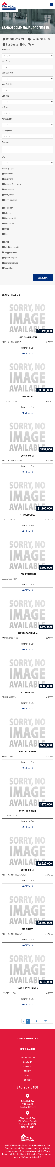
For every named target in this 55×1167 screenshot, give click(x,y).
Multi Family (9, 223)
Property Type (8, 168)
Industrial (7, 213)
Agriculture (8, 173)
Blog (27, 1075)
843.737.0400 (27, 1087)
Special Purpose (10, 257)
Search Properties (27, 1038)
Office (6, 229)
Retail (6, 242)
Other (6, 234)
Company (27, 1062)
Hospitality (8, 208)
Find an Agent (27, 1049)
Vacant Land (9, 268)
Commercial (9, 189)
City (3, 157)
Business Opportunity (12, 184)
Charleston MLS (15, 39)
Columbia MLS (40, 39)
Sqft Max (5, 107)
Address (5, 142)
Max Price (6, 61)
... (40, 1021)
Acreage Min (7, 119)
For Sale (28, 44)
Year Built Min (7, 73)
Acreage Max (7, 130)
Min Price (6, 49)
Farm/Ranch (9, 195)
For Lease (11, 44)
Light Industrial (10, 218)
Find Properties (27, 1057)
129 (45, 1021)
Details (29, 353)
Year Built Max (7, 84)
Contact (28, 1080)
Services (27, 1066)
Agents (27, 1071)
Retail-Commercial (11, 247)
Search (42, 277)
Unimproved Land (11, 263)
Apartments (9, 179)
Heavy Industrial (10, 200)
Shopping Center (11, 252)
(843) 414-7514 (27, 1127)
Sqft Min (5, 96)
